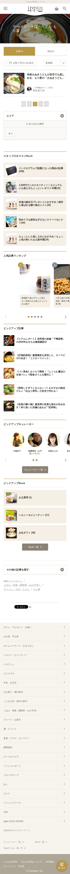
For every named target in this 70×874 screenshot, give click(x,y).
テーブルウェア (11, 757)
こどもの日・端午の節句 (15, 701)
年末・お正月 (10, 682)
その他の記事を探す (17, 569)
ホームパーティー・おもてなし (19, 646)
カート (56, 8)
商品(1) (50, 51)
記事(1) (19, 51)
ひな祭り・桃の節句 (13, 692)
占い (6, 784)
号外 (6, 812)
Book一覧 (39, 842)
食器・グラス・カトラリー (16, 738)
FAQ (20, 866)
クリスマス (9, 673)
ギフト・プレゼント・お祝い (18, 627)
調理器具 (8, 747)
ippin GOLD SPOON (13, 821)
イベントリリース (12, 803)
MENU (5, 8)
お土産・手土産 (11, 636)
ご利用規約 (49, 862)
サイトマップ (9, 866)
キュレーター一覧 (12, 842)
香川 (10, 133)
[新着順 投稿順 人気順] (55, 63)
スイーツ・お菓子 (12, 719)
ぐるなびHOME (10, 862)
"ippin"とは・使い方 (13, 848)
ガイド (7, 793)
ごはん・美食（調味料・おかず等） (21, 710)
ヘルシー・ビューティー (15, 655)
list (30, 607)
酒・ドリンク (10, 729)
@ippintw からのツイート (17, 830)
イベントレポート (12, 766)
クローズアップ (11, 775)
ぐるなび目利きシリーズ (31, 862)
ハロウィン (9, 664)
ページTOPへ (35, 598)
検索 (64, 8)
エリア (10, 115)
